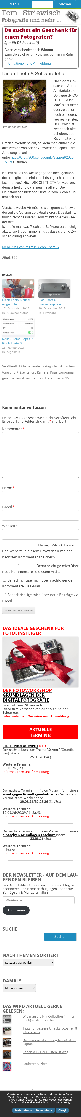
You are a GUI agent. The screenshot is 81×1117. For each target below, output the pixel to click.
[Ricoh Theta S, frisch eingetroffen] (18, 288)
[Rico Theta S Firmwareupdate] (54, 288)
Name (8, 487)
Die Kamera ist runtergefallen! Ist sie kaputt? (49, 1042)
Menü (14, 4)
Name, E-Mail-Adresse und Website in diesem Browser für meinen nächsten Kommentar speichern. (38, 551)
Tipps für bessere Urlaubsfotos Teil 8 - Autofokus (50, 1030)
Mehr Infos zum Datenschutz (33, 1110)
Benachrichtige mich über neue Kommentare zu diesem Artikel (40, 568)
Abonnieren (16, 910)
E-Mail (8, 507)
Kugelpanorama (62, 372)
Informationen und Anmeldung (28, 63)
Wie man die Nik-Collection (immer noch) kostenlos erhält (49, 1018)
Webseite (9, 526)
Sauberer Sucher (35, 1064)
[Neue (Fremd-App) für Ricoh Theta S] (18, 327)
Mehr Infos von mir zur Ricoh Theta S (30, 247)
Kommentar (13, 428)
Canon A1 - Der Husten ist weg (45, 1052)
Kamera (42, 372)
